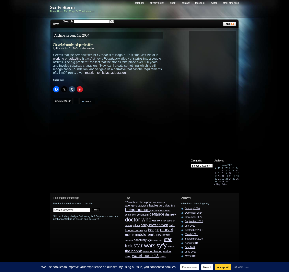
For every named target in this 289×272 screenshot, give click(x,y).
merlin (129, 235)
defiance (156, 214)
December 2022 (193, 217)
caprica (153, 210)
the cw (171, 246)
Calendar (139, 3)
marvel (166, 229)
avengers (131, 205)
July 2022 (190, 225)
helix (172, 225)
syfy (161, 245)
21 (219, 179)
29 (223, 181)
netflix (166, 234)
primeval (129, 240)
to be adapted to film (73, 44)
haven (163, 225)
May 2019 (190, 256)
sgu (149, 240)
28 (219, 181)
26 (237, 179)
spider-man (157, 240)
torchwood (155, 251)
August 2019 (192, 243)
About (173, 3)
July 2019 (190, 247)
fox (164, 220)
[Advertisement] (214, 92)
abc (141, 202)
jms (145, 230)
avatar (162, 202)
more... (89, 101)
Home (56, 23)
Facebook (200, 3)
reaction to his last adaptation (105, 72)
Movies (90, 48)
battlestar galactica (162, 205)
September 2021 (194, 230)
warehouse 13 (145, 255)
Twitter (214, 3)
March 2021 (191, 234)
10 (230, 173)
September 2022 (194, 221)
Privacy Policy (157, 3)
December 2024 (193, 212)
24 (230, 179)
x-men (162, 256)
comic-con (130, 214)
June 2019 (190, 251)
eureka (157, 220)
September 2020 (194, 238)
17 (230, 176)
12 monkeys (131, 202)
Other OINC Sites (231, 3)
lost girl (153, 230)
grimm (136, 225)
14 (219, 176)
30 (226, 181)
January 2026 (192, 208)
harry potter (149, 225)
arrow (156, 202)
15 (223, 176)
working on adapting (67, 58)
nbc (159, 234)
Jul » (224, 184)
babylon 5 (143, 205)
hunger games (134, 230)
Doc (58, 48)
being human (137, 209)
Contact (186, 3)
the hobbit (133, 251)
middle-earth (146, 234)
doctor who (138, 220)
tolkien (146, 251)
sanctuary (140, 240)
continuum (143, 214)
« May (217, 184)
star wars (144, 246)
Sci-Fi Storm (62, 7)
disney (170, 214)
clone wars (164, 210)
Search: (68, 21)
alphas (148, 202)
